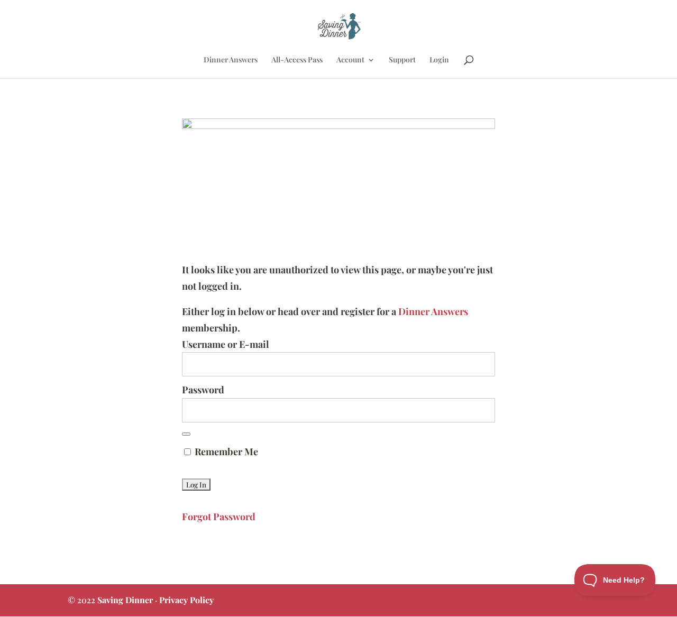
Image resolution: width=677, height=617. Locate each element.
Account (350, 60)
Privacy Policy (186, 599)
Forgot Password (218, 516)
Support (402, 60)
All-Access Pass (297, 60)
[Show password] (186, 434)
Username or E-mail (225, 344)
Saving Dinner (125, 599)
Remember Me (225, 451)
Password (203, 389)
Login (439, 60)
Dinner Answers (231, 60)
